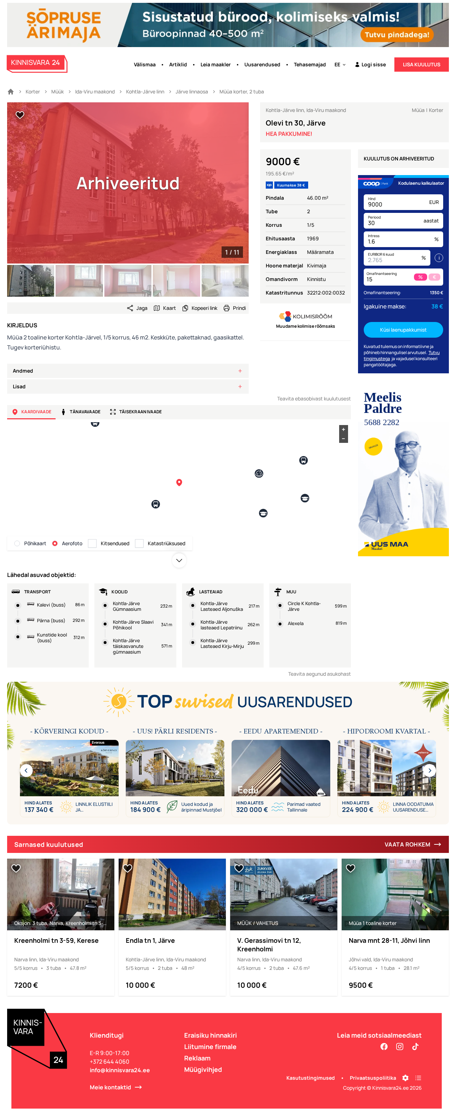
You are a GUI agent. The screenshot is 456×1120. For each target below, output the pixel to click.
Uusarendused (262, 64)
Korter (33, 91)
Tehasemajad (310, 64)
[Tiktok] (415, 1046)
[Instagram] (399, 1046)
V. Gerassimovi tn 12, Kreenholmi (269, 944)
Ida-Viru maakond (95, 91)
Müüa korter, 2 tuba (241, 91)
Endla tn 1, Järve (150, 940)
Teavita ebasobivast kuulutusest (314, 398)
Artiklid (178, 64)
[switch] (20, 115)
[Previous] (26, 770)
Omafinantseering (382, 273)
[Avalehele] (10, 91)
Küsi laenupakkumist (403, 329)
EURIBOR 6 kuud (381, 254)
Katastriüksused (166, 543)
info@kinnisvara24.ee (120, 1070)
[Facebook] (384, 1046)
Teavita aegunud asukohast (319, 673)
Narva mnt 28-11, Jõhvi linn (389, 940)
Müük (57, 91)
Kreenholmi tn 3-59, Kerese (56, 940)
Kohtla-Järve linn (145, 91)
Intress (373, 236)
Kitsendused (115, 543)
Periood (374, 217)
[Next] (429, 770)
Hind (371, 198)
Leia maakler (216, 64)
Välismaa (145, 64)
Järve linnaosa (192, 91)
